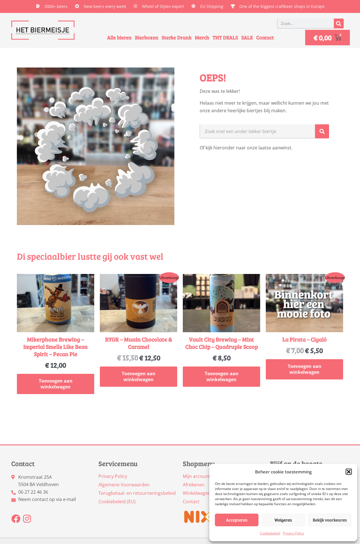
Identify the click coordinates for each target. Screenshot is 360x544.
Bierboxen (146, 37)
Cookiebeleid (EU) (117, 501)
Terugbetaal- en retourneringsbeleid (137, 493)
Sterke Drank (177, 37)
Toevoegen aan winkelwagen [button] (56, 384)
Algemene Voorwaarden (124, 484)
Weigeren (283, 520)
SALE (247, 37)
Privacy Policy (293, 533)
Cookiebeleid (270, 533)
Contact (265, 37)
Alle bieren (119, 37)
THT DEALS (225, 37)
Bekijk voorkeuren (330, 520)
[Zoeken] (339, 23)
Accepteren (237, 520)
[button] (349, 472)
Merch (202, 37)
